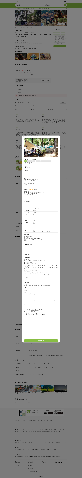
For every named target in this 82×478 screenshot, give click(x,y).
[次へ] (57, 147)
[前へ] (25, 147)
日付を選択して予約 (41, 340)
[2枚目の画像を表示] (40, 156)
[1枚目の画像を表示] (38, 156)
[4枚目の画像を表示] (43, 156)
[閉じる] (23, 136)
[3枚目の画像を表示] (41, 156)
